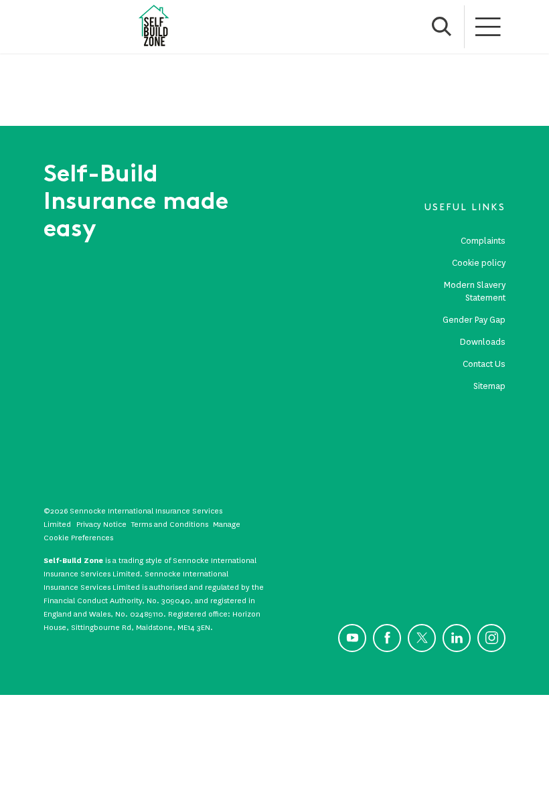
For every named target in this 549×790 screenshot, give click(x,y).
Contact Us (484, 364)
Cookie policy (478, 262)
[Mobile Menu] (488, 27)
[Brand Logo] (154, 26)
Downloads (482, 341)
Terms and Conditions (169, 524)
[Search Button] (442, 27)
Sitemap (489, 386)
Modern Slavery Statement (474, 291)
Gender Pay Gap (474, 319)
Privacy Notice (101, 524)
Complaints (483, 240)
